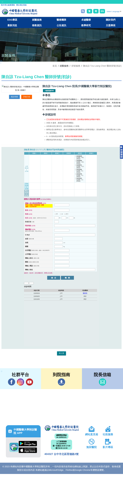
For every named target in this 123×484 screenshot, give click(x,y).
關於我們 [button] (111, 19)
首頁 (54, 66)
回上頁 (61, 353)
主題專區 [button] (111, 25)
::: (2, 2)
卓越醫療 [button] (86, 19)
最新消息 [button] (12, 25)
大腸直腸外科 (49, 90)
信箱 (102, 382)
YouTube (29, 382)
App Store (28, 450)
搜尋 (83, 11)
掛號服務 (75, 66)
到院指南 (61, 382)
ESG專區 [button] (12, 19)
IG (20, 382)
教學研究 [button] (86, 25)
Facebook (11, 382)
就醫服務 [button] (37, 19)
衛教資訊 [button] (37, 25)
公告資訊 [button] (61, 25)
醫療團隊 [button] (61, 19)
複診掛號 (14, 97)
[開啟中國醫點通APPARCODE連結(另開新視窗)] (14, 447)
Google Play (28, 444)
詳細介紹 (26, 97)
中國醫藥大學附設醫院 (61, 428)
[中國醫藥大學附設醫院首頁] (19, 12)
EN (102, 11)
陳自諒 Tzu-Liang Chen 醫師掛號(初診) (102, 66)
